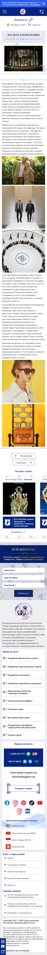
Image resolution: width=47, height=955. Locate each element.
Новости (36, 25)
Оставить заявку (23, 788)
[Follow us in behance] (27, 811)
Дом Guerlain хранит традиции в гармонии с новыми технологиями (24, 522)
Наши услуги (10, 651)
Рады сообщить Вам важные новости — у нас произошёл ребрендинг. (21, 3)
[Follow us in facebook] (7, 802)
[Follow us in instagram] (15, 802)
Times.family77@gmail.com (23, 773)
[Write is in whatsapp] (28, 754)
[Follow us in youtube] (40, 802)
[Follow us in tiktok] (31, 802)
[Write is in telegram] (30, 761)
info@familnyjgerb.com (23, 777)
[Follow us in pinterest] (23, 802)
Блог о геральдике (14, 854)
